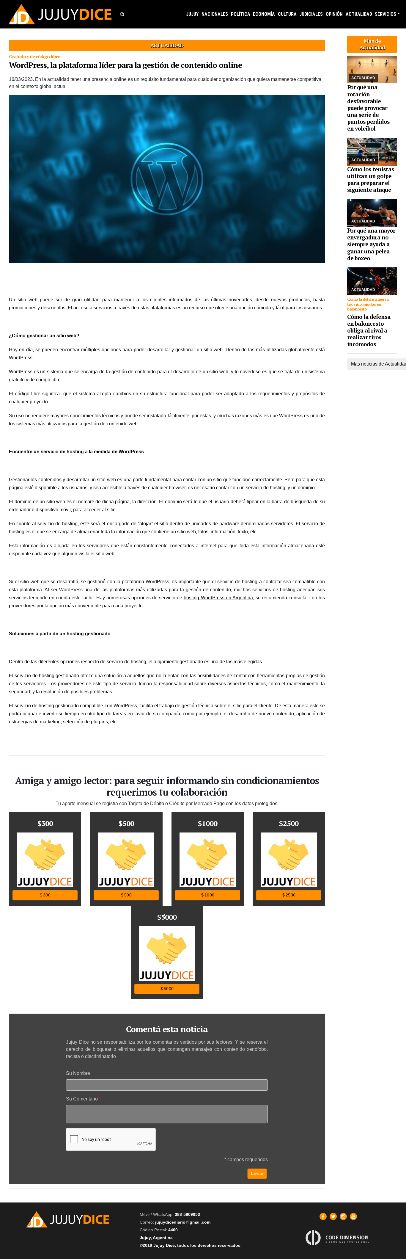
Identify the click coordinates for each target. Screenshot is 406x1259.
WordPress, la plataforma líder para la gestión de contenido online (125, 65)
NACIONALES (215, 14)
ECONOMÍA (264, 14)
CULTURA (287, 14)
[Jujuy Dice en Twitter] (333, 1216)
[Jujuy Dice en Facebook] (323, 1216)
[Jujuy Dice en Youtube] (353, 1216)
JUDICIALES (311, 14)
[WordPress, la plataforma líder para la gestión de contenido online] (167, 179)
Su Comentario (82, 1098)
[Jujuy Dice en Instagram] (343, 1216)
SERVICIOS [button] (385, 14)
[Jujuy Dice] (60, 14)
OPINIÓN (334, 14)
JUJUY (192, 14)
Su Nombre (78, 1073)
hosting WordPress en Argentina (218, 597)
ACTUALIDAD (359, 14)
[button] (122, 14)
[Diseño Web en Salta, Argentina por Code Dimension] (338, 1237)
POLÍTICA (240, 14)
